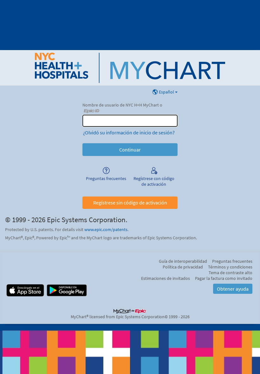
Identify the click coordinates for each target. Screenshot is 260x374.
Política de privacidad (183, 267)
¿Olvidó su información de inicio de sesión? (129, 132)
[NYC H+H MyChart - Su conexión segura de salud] (130, 68)
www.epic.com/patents (105, 229)
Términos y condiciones (230, 267)
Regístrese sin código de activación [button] (130, 202)
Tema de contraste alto (230, 272)
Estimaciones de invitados (165, 278)
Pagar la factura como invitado (223, 278)
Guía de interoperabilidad (183, 261)
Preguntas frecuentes (232, 261)
